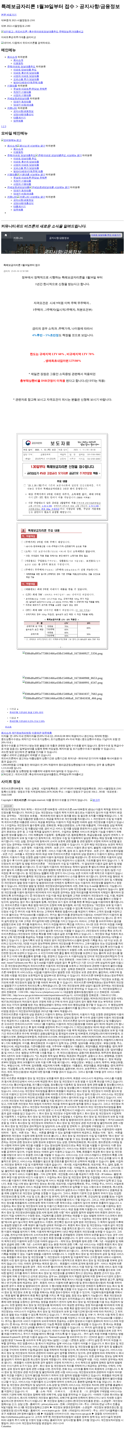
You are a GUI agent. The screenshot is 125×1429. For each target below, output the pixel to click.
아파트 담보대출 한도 (25, 69)
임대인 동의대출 (22, 101)
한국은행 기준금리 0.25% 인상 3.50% (27, 721)
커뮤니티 (12, 108)
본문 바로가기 (8, 14)
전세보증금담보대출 (18, 98)
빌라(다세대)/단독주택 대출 (28, 82)
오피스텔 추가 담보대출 (26, 79)
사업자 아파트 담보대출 (26, 76)
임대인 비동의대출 (23, 105)
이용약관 (36, 733)
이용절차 (18, 63)
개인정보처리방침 (21, 733)
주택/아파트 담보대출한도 (21, 66)
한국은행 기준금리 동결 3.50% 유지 (26, 712)
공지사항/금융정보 (23, 111)
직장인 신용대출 (22, 92)
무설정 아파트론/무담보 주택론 (30, 89)
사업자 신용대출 (22, 95)
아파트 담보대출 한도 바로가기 (106, 235)
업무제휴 (18, 121)
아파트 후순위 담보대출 (26, 73)
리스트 (8, 727)
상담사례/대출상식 (23, 114)
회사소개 (12, 57)
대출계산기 (19, 117)
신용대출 (12, 85)
